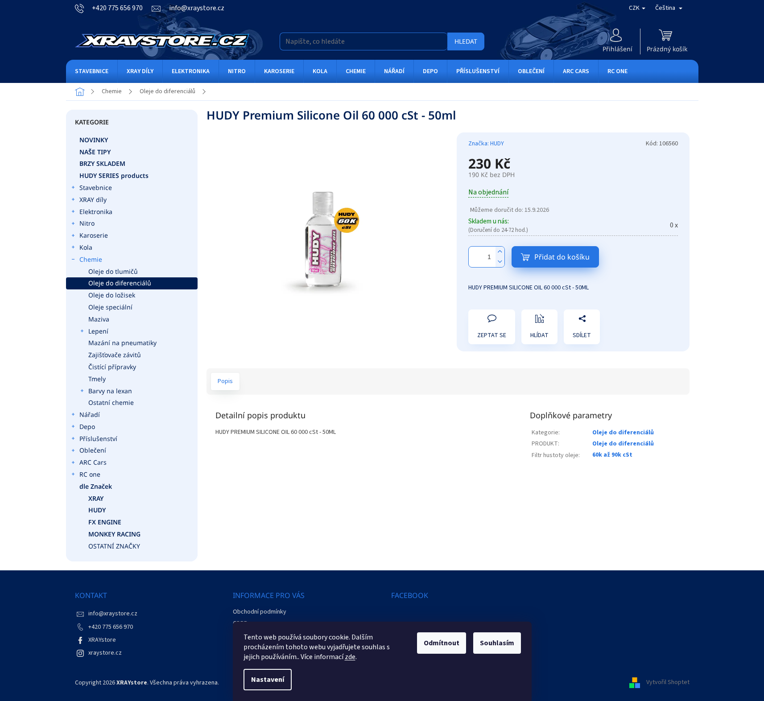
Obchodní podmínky (259, 611)
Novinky (93, 140)
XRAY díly (93, 199)
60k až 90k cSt (612, 454)
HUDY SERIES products (114, 175)
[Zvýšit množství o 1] (500, 252)
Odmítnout (441, 643)
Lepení (98, 331)
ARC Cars (93, 462)
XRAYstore (102, 639)
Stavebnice (95, 187)
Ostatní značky (114, 546)
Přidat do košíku (562, 257)
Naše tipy (95, 152)
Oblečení (92, 450)
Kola (85, 247)
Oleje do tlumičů (113, 271)
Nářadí (89, 414)
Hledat (465, 41)
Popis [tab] (225, 381)
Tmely (97, 379)
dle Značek (95, 486)
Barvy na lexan (110, 391)
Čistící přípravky (112, 367)
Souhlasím (497, 643)
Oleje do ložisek (111, 295)
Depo (87, 426)
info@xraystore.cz (112, 613)
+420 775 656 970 (110, 627)
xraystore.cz (105, 652)
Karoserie (93, 235)
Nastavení (267, 680)
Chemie (90, 259)
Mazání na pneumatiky (122, 342)
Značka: (486, 143)
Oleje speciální (110, 307)
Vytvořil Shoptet (668, 682)
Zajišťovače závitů (114, 354)
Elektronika (95, 211)
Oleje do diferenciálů (119, 283)
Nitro (87, 223)
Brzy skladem (102, 163)
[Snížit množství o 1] (500, 262)
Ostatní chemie (111, 402)
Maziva (98, 319)
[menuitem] (91, 71)
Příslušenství (98, 438)
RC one (89, 474)
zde (350, 657)
